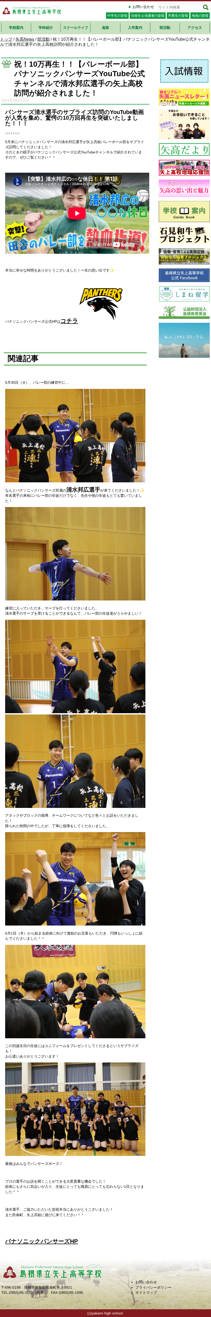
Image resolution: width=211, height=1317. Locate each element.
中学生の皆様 (117, 16)
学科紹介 (46, 27)
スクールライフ (75, 27)
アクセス (195, 27)
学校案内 (16, 27)
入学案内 (135, 27)
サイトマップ (146, 1292)
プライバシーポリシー (153, 1287)
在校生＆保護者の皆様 (147, 16)
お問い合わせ (143, 7)
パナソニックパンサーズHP (41, 1241)
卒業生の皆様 (178, 16)
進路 (105, 27)
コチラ (69, 321)
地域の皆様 (200, 16)
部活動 (165, 27)
